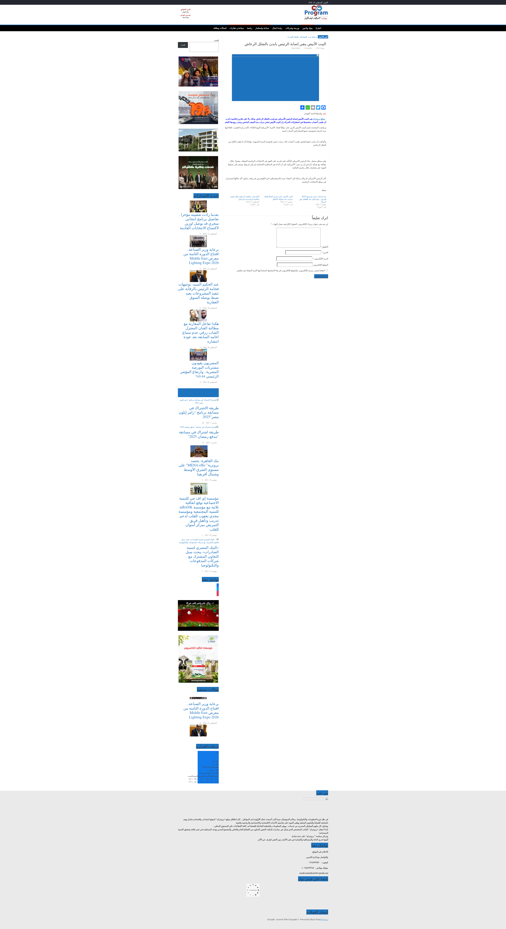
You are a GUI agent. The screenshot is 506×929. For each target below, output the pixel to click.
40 (203, 422)
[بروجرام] (325, 28)
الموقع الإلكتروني (320, 264)
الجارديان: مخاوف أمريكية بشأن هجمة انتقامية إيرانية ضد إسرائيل (244, 197)
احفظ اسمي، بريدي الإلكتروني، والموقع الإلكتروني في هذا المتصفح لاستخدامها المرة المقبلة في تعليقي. (280, 270)
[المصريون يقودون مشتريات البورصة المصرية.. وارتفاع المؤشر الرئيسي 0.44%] (198, 350)
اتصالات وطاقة (219, 28)
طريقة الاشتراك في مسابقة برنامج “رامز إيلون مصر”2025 (199, 412)
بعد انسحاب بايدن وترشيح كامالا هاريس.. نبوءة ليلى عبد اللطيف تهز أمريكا (313, 199)
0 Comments (308, 48)
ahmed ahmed (295, 48)
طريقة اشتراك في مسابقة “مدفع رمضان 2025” (199, 434)
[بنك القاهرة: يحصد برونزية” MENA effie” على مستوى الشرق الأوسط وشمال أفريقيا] (198, 445)
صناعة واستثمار (262, 28)
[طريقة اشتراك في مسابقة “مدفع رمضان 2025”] (198, 425)
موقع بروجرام (319, 118)
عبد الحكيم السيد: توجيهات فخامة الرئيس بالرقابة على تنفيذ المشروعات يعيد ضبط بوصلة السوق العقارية (198, 293)
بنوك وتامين (307, 28)
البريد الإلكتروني (320, 258)
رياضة (249, 28)
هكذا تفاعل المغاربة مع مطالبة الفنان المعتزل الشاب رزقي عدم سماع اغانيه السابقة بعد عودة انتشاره (200, 332)
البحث (216, 40)
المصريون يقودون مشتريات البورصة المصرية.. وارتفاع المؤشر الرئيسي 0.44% (199, 369)
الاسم (325, 252)
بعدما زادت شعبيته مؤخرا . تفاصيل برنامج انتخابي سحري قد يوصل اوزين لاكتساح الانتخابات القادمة (199, 221)
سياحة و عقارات (237, 28)
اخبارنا (318, 28)
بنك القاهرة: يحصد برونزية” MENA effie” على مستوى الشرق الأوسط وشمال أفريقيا (199, 467)
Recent (216, 392)
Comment (213, 395)
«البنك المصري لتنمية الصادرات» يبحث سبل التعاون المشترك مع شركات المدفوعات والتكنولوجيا (202, 556)
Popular (216, 389)
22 (203, 442)
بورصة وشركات (292, 28)
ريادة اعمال (277, 28)
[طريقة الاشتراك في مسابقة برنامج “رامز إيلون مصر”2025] (198, 398)
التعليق (324, 246)
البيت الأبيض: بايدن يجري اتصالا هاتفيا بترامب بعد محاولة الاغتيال (278, 197)
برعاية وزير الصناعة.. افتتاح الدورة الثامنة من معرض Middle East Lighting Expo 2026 (201, 256)
